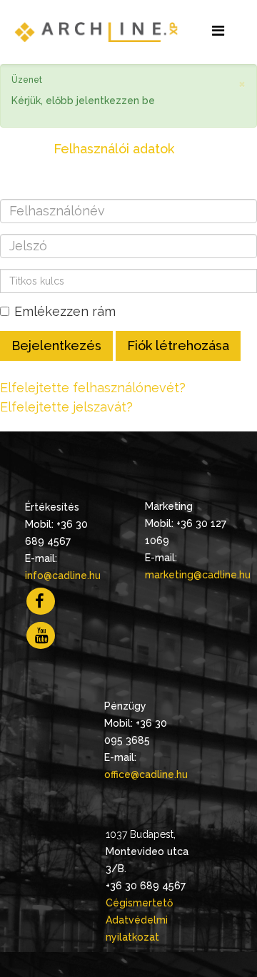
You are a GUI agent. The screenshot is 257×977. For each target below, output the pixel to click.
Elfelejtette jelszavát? (66, 406)
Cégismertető (139, 903)
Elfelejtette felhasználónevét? (93, 387)
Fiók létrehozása (178, 345)
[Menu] (218, 31)
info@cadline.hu (63, 575)
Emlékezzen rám (65, 311)
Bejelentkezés (56, 345)
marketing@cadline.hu (198, 574)
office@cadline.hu (146, 774)
